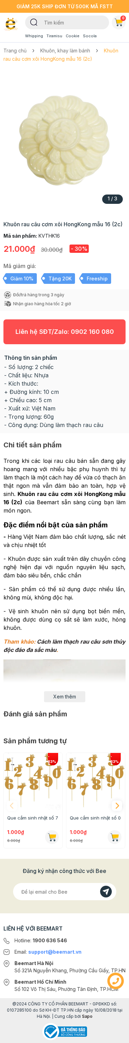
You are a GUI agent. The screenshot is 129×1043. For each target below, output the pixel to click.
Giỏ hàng (123, 18)
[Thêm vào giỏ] (52, 837)
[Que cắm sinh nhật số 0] (95, 782)
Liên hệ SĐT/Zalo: (64, 331)
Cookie (72, 35)
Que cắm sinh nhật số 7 (32, 818)
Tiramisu (54, 35)
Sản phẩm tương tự (35, 741)
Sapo (87, 1016)
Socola (90, 35)
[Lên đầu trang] (115, 1034)
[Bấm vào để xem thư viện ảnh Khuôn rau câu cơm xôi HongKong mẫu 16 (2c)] (64, 139)
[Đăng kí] (106, 891)
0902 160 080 (92, 331)
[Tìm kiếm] (33, 22)
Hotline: (40, 940)
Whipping (34, 35)
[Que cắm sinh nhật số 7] (33, 782)
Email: (48, 952)
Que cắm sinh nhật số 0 (95, 818)
